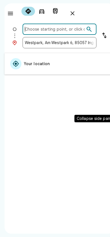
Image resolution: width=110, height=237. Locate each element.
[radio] (28, 11)
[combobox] (55, 29)
